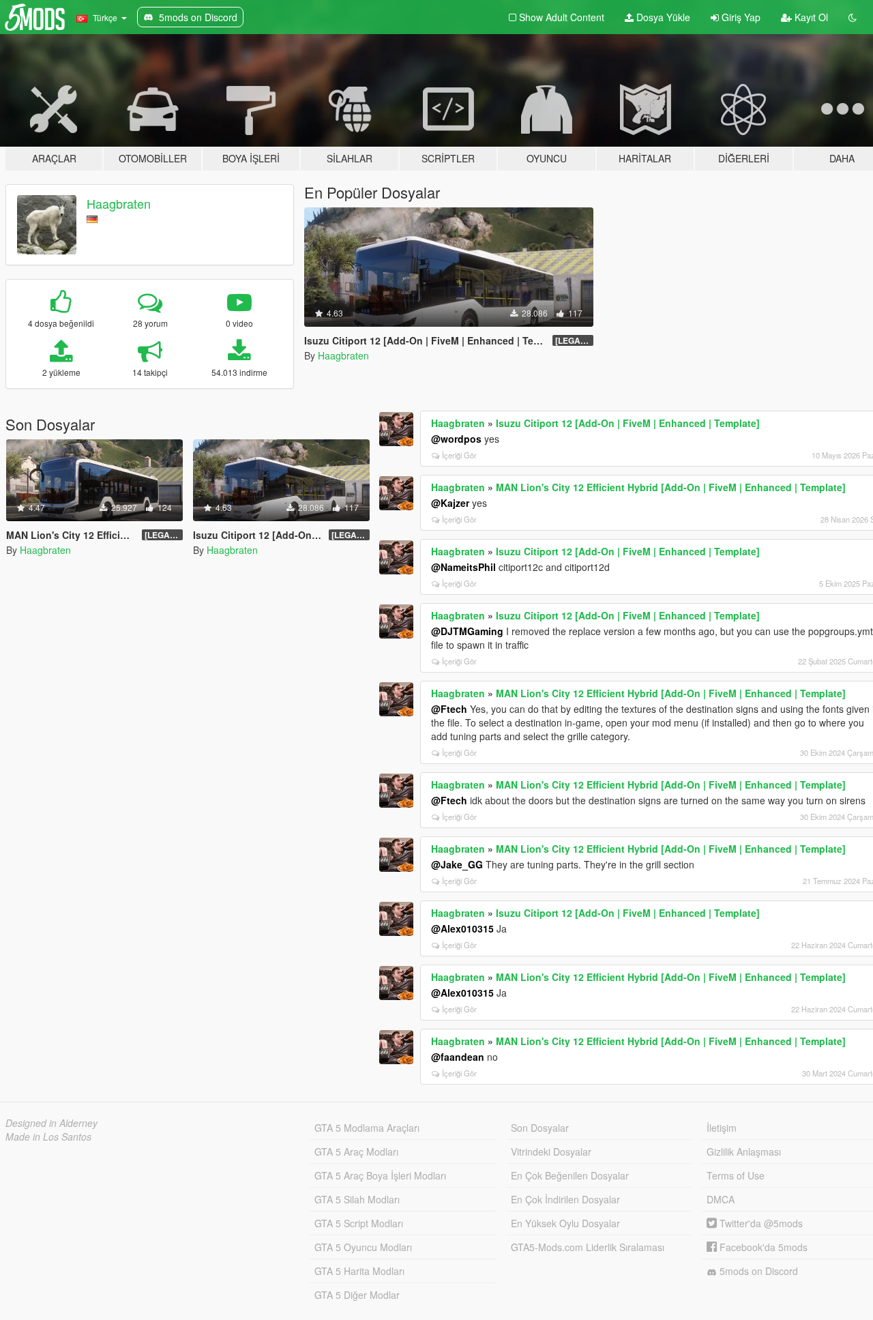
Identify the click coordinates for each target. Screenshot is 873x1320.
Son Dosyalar (540, 1127)
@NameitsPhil (463, 567)
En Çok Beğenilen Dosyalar (570, 1175)
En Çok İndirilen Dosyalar (565, 1199)
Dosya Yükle (662, 17)
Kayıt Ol (810, 17)
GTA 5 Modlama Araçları (366, 1127)
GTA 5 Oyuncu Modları (363, 1247)
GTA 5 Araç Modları (356, 1151)
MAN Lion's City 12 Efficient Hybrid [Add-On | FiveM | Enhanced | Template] (671, 487)
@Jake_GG (457, 864)
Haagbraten (119, 203)
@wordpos (456, 438)
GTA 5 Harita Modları (359, 1271)
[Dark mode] (852, 17)
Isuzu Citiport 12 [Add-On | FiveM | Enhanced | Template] (628, 423)
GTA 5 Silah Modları (357, 1199)
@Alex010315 (462, 928)
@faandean (457, 1057)
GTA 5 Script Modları (358, 1223)
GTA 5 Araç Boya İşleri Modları (380, 1175)
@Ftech (449, 709)
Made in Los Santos (48, 1136)
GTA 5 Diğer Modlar (357, 1295)
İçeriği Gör (459, 455)
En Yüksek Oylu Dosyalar (565, 1223)
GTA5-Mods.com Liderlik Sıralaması (587, 1247)
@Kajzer (450, 503)
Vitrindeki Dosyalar (551, 1151)
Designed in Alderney (51, 1123)
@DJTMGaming (467, 631)
